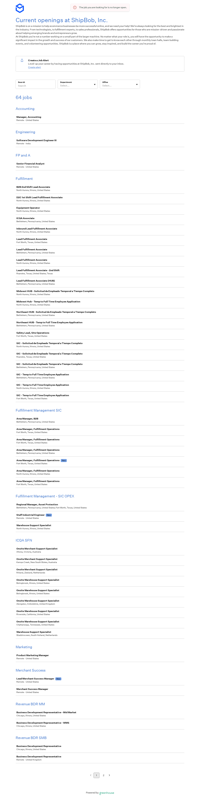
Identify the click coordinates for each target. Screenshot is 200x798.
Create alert (34, 67)
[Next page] (109, 775)
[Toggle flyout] (94, 84)
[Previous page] (90, 775)
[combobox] (60, 85)
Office (105, 82)
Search (21, 82)
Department (66, 82)
